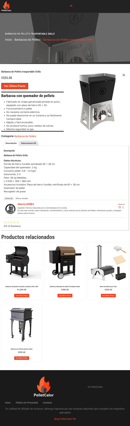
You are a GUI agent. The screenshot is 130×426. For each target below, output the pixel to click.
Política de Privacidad (27, 402)
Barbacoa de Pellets (27, 39)
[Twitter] (123, 207)
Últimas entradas (22, 198)
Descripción (11, 143)
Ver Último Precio (14, 85)
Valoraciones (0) (28, 143)
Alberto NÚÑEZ (26, 204)
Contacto (47, 402)
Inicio (8, 39)
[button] (71, 5)
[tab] (11, 143)
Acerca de (9, 198)
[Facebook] (119, 207)
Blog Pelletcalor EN (65, 418)
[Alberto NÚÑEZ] (10, 213)
